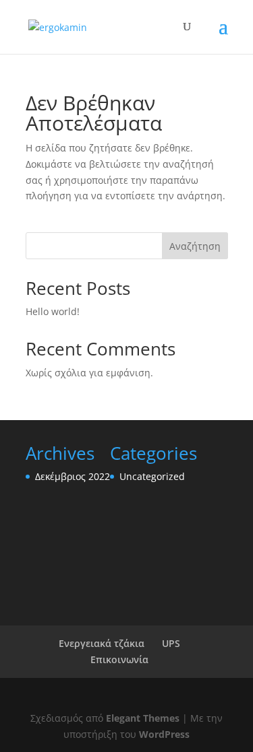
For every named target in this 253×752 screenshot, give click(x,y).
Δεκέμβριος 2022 (72, 476)
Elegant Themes (142, 718)
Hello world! (53, 311)
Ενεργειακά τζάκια (101, 643)
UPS (171, 643)
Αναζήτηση (195, 246)
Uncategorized (152, 476)
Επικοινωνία (119, 659)
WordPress (164, 734)
